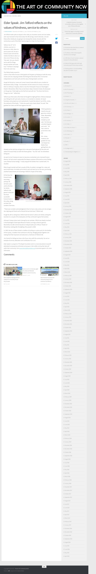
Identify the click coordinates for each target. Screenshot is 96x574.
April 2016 (67, 556)
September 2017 (68, 497)
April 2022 (67, 306)
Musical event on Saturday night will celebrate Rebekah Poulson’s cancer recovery (30, 271)
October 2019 (68, 410)
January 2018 (68, 483)
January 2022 (68, 317)
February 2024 (68, 234)
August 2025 (67, 192)
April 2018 (67, 473)
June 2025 (67, 199)
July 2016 (67, 546)
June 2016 (67, 549)
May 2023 (67, 265)
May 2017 (67, 511)
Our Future (67, 110)
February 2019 (68, 438)
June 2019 (67, 424)
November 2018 (68, 448)
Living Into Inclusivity (69, 99)
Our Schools (68, 120)
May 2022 (67, 303)
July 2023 (67, 258)
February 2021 (68, 355)
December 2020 (68, 362)
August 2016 (67, 542)
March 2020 (67, 393)
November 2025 (68, 185)
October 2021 (68, 327)
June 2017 (67, 507)
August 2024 (67, 216)
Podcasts (67, 138)
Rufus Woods (8, 31)
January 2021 (68, 358)
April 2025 (67, 203)
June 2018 (67, 466)
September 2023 (68, 251)
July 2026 (67, 164)
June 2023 (67, 261)
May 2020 (67, 386)
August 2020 (67, 376)
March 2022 (67, 310)
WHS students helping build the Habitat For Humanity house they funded (12, 279)
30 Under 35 (67, 86)
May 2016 (67, 552)
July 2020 (67, 379)
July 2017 (67, 504)
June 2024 (67, 223)
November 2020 (68, 365)
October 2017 (68, 494)
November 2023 (68, 244)
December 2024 (68, 209)
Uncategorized (68, 148)
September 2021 (68, 331)
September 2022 (68, 289)
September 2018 (68, 455)
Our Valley (67, 124)
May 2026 (67, 171)
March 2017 (67, 518)
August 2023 (67, 254)
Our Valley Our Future (70, 127)
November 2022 (68, 282)
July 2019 (67, 421)
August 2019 (67, 417)
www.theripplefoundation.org (27, 248)
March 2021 (67, 351)
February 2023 (68, 275)
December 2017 (68, 487)
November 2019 (68, 407)
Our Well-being (16, 16)
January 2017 (68, 525)
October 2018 (68, 452)
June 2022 (67, 300)
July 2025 (67, 196)
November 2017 (68, 490)
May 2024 (67, 227)
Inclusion (67, 96)
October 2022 (68, 286)
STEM (66, 145)
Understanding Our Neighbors (72, 151)
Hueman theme (21, 571)
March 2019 (67, 435)
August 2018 (67, 459)
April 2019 (67, 431)
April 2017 (67, 514)
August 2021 (67, 334)
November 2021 (68, 324)
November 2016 (68, 532)
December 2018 (68, 445)
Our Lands (67, 117)
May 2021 (67, 345)
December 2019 (68, 403)
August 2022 (67, 293)
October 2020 (68, 369)
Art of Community (69, 89)
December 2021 (68, 320)
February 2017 (68, 521)
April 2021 (67, 348)
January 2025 (68, 206)
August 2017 (67, 500)
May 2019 (67, 428)
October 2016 (68, 535)
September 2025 (68, 189)
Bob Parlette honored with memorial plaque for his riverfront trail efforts (47, 279)
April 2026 (67, 175)
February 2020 (68, 397)
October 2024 (68, 213)
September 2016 (68, 539)
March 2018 (67, 476)
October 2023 (68, 248)
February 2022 (68, 313)
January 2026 (68, 182)
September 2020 (68, 372)
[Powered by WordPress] (9, 570)
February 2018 (68, 480)
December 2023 (68, 241)
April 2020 (67, 390)
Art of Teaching (68, 93)
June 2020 (67, 383)
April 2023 (67, 268)
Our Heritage (7, 16)
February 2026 (68, 178)
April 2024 (67, 230)
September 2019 (68, 414)
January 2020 (68, 400)
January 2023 (68, 279)
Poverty (66, 141)
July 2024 (67, 220)
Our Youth (67, 134)
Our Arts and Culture (69, 103)
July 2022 (67, 296)
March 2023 (67, 272)
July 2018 (67, 462)
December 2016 (68, 528)
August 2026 (67, 161)
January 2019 (68, 442)
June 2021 (67, 341)
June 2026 (67, 168)
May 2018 (67, 469)
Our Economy (68, 106)
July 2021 (67, 338)
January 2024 (68, 237)
